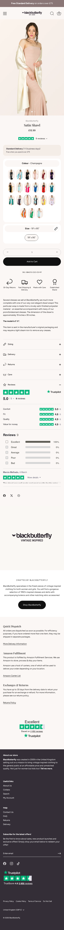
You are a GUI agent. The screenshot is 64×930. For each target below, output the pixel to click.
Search (6, 794)
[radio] (11, 174)
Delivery (11, 354)
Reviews (11, 384)
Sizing (10, 344)
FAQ (5, 816)
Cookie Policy (21, 901)
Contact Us (8, 812)
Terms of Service (34, 901)
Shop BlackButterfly (32, 605)
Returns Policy (9, 702)
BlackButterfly (32, 121)
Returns (11, 364)
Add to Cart (32, 261)
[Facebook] (4, 863)
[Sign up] (59, 853)
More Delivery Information (15, 644)
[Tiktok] (18, 863)
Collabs (6, 790)
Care (9, 374)
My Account (8, 798)
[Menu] (5, 13)
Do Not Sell (47, 901)
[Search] (52, 14)
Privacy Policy (8, 901)
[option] (32, 3)
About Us (7, 785)
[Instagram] (11, 863)
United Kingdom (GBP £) (12, 910)
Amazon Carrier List (12, 675)
